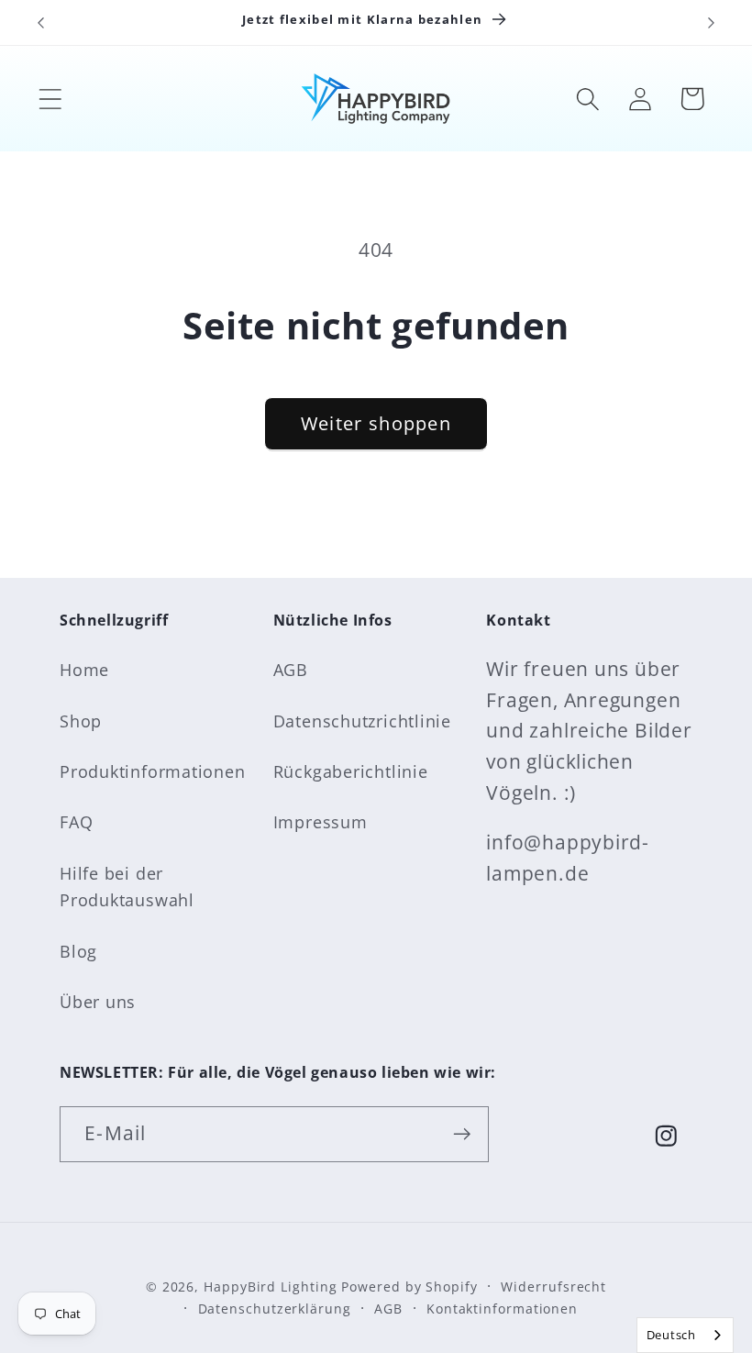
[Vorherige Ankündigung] (40, 23)
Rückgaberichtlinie (350, 771)
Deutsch (671, 1334)
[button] (50, 98)
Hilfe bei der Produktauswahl (127, 886)
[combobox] (685, 1335)
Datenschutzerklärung (274, 1308)
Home (84, 670)
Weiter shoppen (376, 423)
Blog (78, 951)
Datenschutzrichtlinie (362, 721)
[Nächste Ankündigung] (711, 23)
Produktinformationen (153, 771)
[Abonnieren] (462, 1134)
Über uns (98, 1002)
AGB (290, 670)
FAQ (76, 822)
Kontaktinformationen (502, 1308)
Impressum (320, 822)
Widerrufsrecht (553, 1286)
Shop (81, 721)
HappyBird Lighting (270, 1286)
